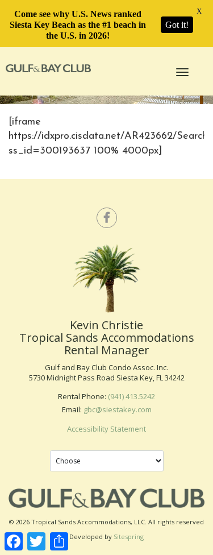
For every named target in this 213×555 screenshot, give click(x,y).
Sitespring (129, 536)
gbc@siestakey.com (117, 409)
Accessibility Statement (106, 429)
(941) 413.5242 (131, 396)
